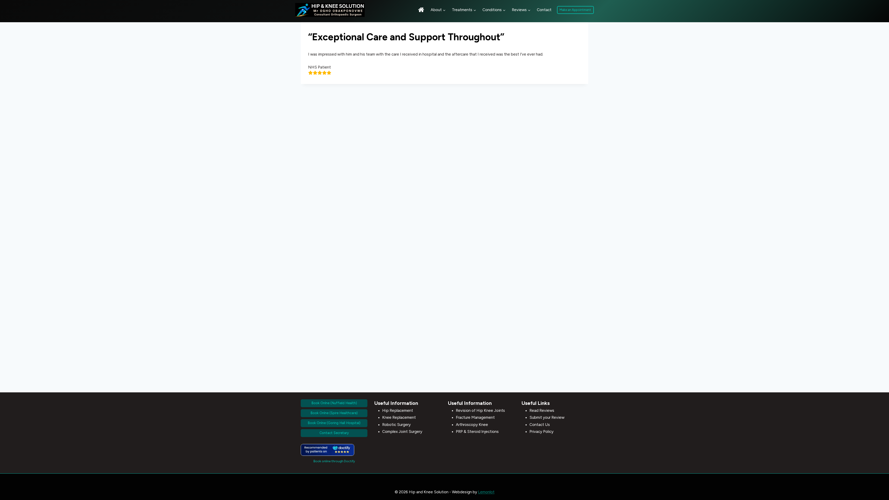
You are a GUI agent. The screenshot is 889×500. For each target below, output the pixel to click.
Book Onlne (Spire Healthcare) (334, 413)
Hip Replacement (397, 410)
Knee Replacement (399, 417)
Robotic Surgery (396, 424)
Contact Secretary (334, 433)
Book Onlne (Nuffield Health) (334, 403)
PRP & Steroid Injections (477, 431)
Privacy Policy (541, 431)
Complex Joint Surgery (402, 431)
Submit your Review (546, 417)
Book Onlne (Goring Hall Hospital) (334, 423)
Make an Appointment (575, 10)
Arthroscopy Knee (472, 424)
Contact (544, 9)
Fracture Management (475, 417)
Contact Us (539, 424)
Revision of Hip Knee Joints (480, 410)
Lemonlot (486, 492)
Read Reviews (541, 410)
